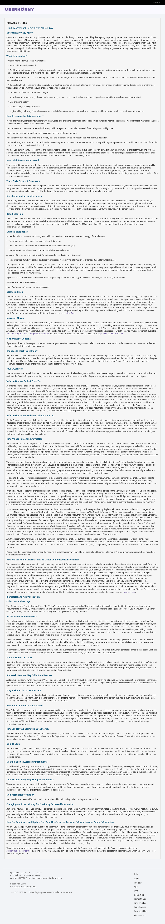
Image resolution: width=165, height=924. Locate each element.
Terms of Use (129, 592)
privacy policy (140, 903)
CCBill (23, 883)
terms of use (140, 899)
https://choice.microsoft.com (110, 333)
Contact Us (139, 895)
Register (156, 2)
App (136, 886)
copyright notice (141, 911)
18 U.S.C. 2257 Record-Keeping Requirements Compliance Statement (41, 892)
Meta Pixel (70, 313)
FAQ (136, 890)
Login (136, 878)
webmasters (140, 915)
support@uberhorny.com (17, 850)
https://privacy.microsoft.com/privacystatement (27, 333)
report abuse (140, 907)
